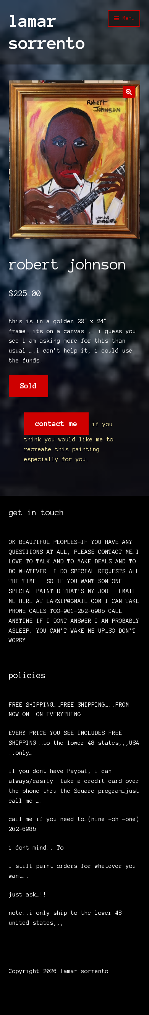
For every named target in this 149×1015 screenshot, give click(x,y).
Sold (28, 386)
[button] (129, 92)
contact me (56, 424)
